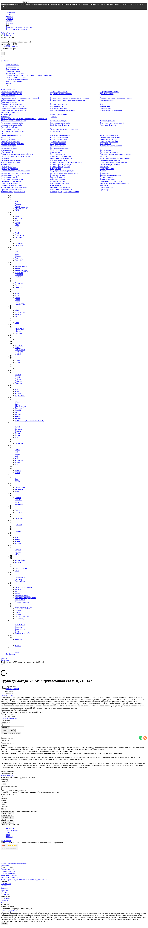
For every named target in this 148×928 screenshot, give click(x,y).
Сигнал (18, 614)
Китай (17, 541)
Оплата (8, 15)
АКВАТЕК (19, 489)
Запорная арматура (57, 154)
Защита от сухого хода (108, 140)
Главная (4, 658)
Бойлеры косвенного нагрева (12, 100)
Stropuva (18, 418)
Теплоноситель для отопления (13, 192)
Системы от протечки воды (110, 165)
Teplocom (18, 429)
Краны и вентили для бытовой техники (66, 162)
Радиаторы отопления (14, 71)
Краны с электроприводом (110, 175)
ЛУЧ (16, 554)
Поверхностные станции (60, 135)
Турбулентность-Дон (23, 633)
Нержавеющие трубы (58, 121)
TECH (17, 427)
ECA (17, 254)
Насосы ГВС (6, 137)
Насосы (9, 84)
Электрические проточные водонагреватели (67, 100)
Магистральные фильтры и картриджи (115, 158)
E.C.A (17, 252)
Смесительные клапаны (109, 152)
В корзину (5, 728)
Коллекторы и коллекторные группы (15, 173)
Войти (3, 33)
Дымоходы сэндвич (8, 167)
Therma (17, 433)
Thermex (18, 435)
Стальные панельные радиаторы (14, 108)
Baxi (16, 221)
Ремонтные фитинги (108, 125)
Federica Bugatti (21, 266)
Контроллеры (6, 115)
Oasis (17, 368)
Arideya (18, 204)
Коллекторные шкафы (9, 177)
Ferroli (17, 268)
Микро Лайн (20, 560)
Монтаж (9, 21)
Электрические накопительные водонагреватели (69, 98)
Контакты (9, 23)
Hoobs (17, 300)
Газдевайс (19, 519)
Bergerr (17, 223)
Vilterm (17, 462)
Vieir (16, 458)
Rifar (16, 389)
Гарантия (9, 19)
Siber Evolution (20, 406)
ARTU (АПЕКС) (21, 208)
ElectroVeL (19, 260)
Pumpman (18, 383)
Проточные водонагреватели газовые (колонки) (20, 98)
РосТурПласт (20, 600)
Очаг (17, 571)
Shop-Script (5, 898)
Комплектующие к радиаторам (62, 110)
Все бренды (10, 654)
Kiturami (18, 331)
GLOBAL (19, 287)
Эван (17, 652)
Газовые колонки (12, 65)
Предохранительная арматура (12, 190)
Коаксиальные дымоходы (11, 162)
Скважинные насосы (58, 140)
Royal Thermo (20, 396)
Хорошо (4, 923)
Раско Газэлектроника (23, 587)
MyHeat (18, 354)
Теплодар (18, 627)
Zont (16, 479)
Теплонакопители (107, 100)
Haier (17, 293)
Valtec (17, 452)
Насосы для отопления (10, 140)
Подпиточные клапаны (59, 183)
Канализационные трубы (60, 123)
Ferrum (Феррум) (21, 271)
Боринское (19, 504)
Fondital (18, 277)
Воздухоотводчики (57, 175)
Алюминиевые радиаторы (11, 104)
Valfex (17, 450)
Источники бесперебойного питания (15, 171)
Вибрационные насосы (109, 135)
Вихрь (17, 510)
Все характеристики (9, 718)
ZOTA (17, 481)
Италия (18, 531)
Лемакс (18, 552)
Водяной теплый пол (14, 81)
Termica (18, 431)
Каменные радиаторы (58, 108)
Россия (17, 594)
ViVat (17, 464)
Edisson (18, 256)
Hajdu (17, 296)
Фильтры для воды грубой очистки (113, 162)
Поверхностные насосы (59, 148)
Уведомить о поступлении (11, 733)
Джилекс (18, 525)
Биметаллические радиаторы (12, 106)
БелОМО (18, 500)
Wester (17, 473)
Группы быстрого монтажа (11, 185)
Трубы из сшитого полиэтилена (13, 121)
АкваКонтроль (20, 487)
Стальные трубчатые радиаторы (13, 110)
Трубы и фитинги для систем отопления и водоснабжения (29, 75)
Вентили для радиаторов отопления (64, 192)
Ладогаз (18, 550)
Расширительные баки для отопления (16, 156)
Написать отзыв (7, 695)
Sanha (17, 404)
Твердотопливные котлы (109, 92)
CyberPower (19, 237)
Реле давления (105, 144)
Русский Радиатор (22, 602)
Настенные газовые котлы (11, 94)
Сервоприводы (105, 150)
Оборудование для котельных (12, 181)
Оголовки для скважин (109, 142)
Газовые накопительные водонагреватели (116, 98)
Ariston (17, 206)
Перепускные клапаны (59, 181)
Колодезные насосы (58, 144)
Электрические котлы (59, 92)
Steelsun (18, 412)
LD (16, 339)
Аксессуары (55, 131)
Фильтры (103, 156)
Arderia (17, 202)
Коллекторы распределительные (13, 187)
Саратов (18, 610)
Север (17, 612)
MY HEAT (19, 352)
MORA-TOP (20, 350)
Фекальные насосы (57, 146)
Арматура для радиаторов (60, 156)
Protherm (18, 381)
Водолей (18, 512)
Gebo (17, 285)
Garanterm (19, 283)
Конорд (18, 544)
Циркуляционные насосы (11, 135)
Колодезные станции (9, 148)
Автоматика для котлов (15, 73)
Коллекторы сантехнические (12, 179)
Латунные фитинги (107, 121)
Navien (17, 360)
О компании (10, 12)
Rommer (18, 393)
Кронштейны (105, 106)
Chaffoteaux (19, 235)
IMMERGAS (20, 312)
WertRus (18, 471)
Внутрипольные (56, 106)
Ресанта (18, 589)
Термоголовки (105, 108)
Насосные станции (8, 146)
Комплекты (104, 173)
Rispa (17, 391)
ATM (17, 210)
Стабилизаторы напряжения (17, 79)
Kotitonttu (18, 333)
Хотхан (18, 646)
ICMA (17, 310)
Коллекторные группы (10, 129)
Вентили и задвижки (58, 160)
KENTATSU (20, 329)
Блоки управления (107, 169)
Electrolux (18, 258)
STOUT (18, 414)
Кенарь (17, 539)
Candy (17, 233)
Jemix (17, 323)
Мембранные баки (8, 152)
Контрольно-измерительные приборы (114, 183)
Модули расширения (58, 115)
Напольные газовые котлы (11, 92)
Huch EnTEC (20, 304)
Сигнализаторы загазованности (18, 77)
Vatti (16, 456)
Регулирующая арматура (60, 187)
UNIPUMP (19, 443)
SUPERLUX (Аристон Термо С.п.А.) (29, 421)
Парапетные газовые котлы (61, 94)
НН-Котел (5, 900)
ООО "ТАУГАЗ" (21, 569)
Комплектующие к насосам (110, 137)
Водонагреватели (12, 69)
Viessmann (19, 460)
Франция (18, 639)
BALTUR (18, 218)
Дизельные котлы (106, 94)
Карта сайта (5, 865)
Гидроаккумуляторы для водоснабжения (17, 154)
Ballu (17, 216)
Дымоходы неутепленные (11, 160)
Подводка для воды (107, 179)
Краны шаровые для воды (60, 165)
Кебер (17, 537)
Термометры (104, 190)
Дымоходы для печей (9, 169)
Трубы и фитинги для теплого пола (64, 129)
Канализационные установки (12, 144)
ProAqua (18, 377)
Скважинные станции (59, 137)
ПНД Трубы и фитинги (59, 125)
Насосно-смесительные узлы (12, 131)
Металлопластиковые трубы (12, 123)
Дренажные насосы (58, 142)
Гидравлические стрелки (10, 183)
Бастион (18, 498)
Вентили (103, 104)
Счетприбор (19, 619)
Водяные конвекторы (58, 104)
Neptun (17, 362)
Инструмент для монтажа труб (112, 123)
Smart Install (19, 408)
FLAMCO (19, 273)
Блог (3, 902)
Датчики (53, 117)
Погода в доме (20, 577)
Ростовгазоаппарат (22, 596)
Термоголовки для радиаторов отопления (116, 154)
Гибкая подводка (106, 177)
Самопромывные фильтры (110, 160)
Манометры (104, 185)
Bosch (17, 225)
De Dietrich (19, 243)
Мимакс (18, 562)
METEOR (19, 346)
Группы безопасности (59, 177)
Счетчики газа (6, 150)
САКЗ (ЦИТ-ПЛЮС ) (23, 608)
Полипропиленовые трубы (11, 125)
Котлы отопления (12, 67)
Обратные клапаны (58, 179)
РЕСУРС (18, 591)
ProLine (18, 379)
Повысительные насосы (10, 142)
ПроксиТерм (20, 581)
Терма (17, 631)
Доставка (9, 17)
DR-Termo (19, 246)
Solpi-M (18, 410)
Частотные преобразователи (111, 146)
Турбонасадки (6, 165)
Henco (17, 298)
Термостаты (5, 117)
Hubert (17, 302)
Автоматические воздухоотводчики (64, 173)
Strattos (17, 416)
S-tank (17, 402)
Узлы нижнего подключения (111, 110)
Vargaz (17, 454)
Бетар (17, 502)
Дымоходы (5, 158)
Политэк (18, 579)
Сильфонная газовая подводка (111, 181)
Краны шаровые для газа (60, 167)
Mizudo (17, 348)
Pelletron (18, 375)
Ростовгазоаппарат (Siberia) (25, 598)
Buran (17, 227)
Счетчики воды (56, 150)
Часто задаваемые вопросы (16, 29)
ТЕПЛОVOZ (20, 625)
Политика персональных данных (19, 27)
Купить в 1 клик (7, 730)
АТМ (17, 491)
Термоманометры (106, 187)
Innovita (18, 314)
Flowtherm (19, 275)
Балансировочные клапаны (61, 158)
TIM (16, 437)
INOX (17, 316)
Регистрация (12, 33)
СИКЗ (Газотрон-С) (22, 616)
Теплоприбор (20, 629)
